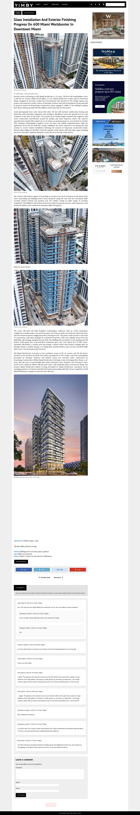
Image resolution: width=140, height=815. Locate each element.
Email (18, 788)
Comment (19, 767)
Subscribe (55, 4)
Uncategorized (21, 561)
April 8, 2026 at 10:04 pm (29, 673)
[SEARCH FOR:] (115, 4)
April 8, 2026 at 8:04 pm (32, 645)
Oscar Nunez (19, 94)
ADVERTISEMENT (96, 42)
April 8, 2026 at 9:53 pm (30, 659)
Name (18, 782)
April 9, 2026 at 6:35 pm (36, 613)
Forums (65, 4)
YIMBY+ (38, 4)
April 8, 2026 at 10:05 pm (29, 691)
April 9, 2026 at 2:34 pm (34, 710)
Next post (57, 577)
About (46, 4)
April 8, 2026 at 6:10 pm (30, 603)
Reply (40, 603)
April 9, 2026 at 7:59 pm (29, 740)
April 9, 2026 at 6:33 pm (34, 724)
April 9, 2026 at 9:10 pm (34, 628)
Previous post (45, 577)
